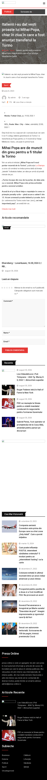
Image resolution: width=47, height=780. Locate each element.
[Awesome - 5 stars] (12, 288)
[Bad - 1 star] (2, 288)
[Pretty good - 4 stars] (9, 288)
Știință (26, 767)
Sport (12, 50)
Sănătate (27, 763)
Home (6, 50)
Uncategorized (8, 771)
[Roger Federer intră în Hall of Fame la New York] (8, 390)
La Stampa (40, 165)
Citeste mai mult (8, 209)
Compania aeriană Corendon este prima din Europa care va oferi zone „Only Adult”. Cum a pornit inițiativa (31, 531)
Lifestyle (27, 759)
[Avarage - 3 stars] (7, 288)
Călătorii (27, 755)
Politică (5, 763)
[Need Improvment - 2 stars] (4, 288)
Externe (5, 759)
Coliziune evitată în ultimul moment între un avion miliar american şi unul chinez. (32, 576)
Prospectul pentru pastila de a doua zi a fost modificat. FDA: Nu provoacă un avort (32, 592)
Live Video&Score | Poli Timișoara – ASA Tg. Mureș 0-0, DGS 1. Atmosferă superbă (30, 377)
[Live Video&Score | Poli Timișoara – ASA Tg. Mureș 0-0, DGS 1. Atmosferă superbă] (8, 374)
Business (6, 755)
